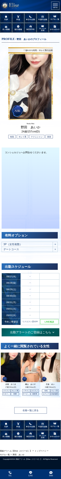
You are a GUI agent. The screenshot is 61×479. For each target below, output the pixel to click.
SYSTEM (18, 18)
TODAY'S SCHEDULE (30, 18)
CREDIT (43, 28)
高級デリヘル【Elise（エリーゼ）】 (29, 459)
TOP (6, 18)
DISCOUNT (18, 28)
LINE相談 (49, 321)
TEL (10, 475)
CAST (55, 18)
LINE (30, 475)
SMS (51, 475)
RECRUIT (6, 28)
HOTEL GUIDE (55, 28)
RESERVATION (30, 28)
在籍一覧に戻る (31, 410)
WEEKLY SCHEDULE (43, 18)
